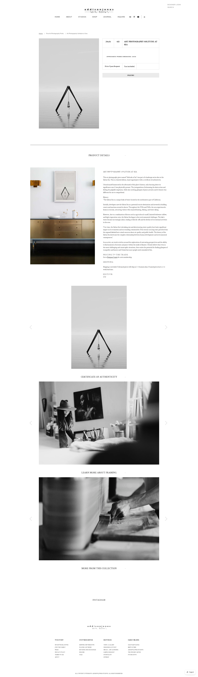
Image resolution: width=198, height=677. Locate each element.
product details (99, 155)
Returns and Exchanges (87, 650)
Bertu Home (132, 647)
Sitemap (106, 657)
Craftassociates (133, 645)
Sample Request (109, 652)
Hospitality (108, 655)
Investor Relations (61, 645)
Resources (108, 640)
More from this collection (99, 568)
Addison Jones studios (135, 650)
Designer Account (110, 647)
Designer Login (174, 4)
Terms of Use (59, 655)
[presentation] (162, 327)
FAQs (80, 655)
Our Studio (59, 640)
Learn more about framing (99, 472)
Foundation (132, 655)
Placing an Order (85, 647)
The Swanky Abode (134, 652)
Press (56, 650)
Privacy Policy (60, 652)
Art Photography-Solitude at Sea (77, 33)
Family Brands (133, 640)
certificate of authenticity (99, 376)
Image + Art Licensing (111, 650)
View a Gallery (109, 645)
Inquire (130, 75)
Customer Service (86, 640)
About (57, 657)
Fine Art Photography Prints (55, 33)
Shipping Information (86, 645)
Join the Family (60, 647)
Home (41, 33)
